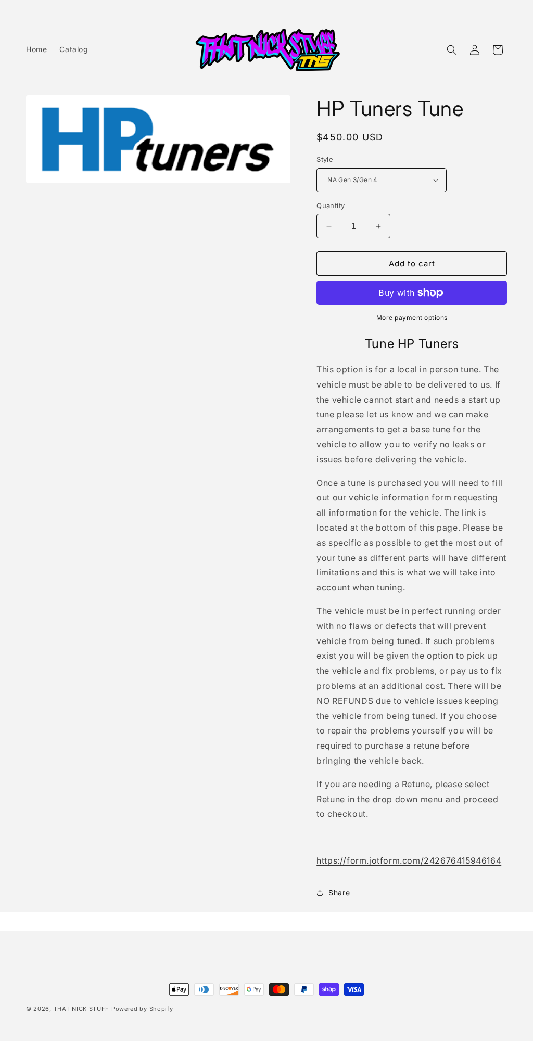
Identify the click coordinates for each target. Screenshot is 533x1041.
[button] (451, 49)
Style (324, 159)
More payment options (412, 318)
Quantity (330, 205)
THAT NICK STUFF (82, 1008)
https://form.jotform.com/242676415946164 (408, 860)
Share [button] (339, 892)
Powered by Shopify (142, 1008)
